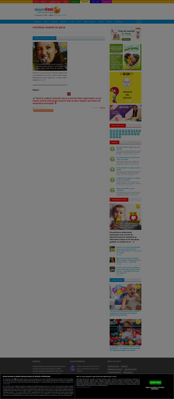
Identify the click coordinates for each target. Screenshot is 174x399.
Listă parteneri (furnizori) (83, 387)
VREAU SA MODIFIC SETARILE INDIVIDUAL (155, 388)
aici (14, 392)
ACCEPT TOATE (155, 382)
